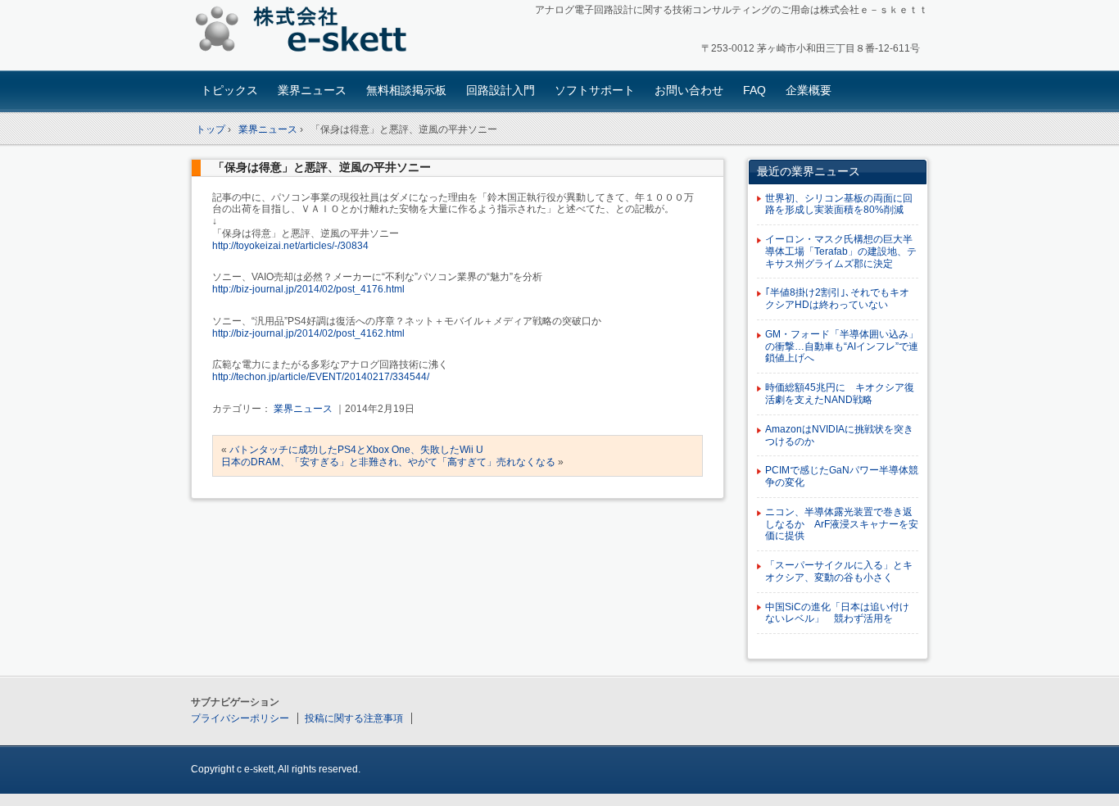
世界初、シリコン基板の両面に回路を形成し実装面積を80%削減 (839, 204)
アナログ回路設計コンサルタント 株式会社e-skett (306, 32)
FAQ (754, 90)
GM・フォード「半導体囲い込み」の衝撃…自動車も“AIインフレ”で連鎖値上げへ (841, 346)
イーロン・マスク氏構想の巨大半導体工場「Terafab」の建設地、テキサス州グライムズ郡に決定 (841, 251)
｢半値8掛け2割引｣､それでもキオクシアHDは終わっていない (837, 298)
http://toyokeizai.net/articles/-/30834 (290, 245)
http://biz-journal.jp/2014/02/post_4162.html (308, 333)
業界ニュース (312, 90)
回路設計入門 (500, 90)
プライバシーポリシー (240, 718)
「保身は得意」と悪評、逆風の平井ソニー (322, 167)
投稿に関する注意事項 (354, 718)
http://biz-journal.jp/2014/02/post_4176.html (308, 289)
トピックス (229, 90)
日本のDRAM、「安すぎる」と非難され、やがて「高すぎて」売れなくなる (388, 462)
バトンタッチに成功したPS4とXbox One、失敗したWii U (356, 449)
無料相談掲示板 (406, 90)
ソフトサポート (595, 90)
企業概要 (808, 90)
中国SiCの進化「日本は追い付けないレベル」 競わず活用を (837, 613)
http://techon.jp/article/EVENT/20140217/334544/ (320, 377)
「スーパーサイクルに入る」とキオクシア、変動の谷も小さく (839, 571)
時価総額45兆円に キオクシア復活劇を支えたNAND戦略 (839, 393)
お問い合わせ (689, 90)
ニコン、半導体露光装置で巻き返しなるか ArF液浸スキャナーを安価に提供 (841, 524)
